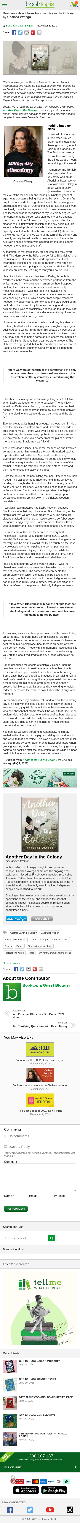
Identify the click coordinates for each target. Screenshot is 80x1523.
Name (9, 1195)
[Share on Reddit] (26, 32)
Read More (42, 918)
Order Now (16, 918)
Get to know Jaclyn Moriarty (39, 1361)
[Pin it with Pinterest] (33, 32)
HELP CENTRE (12, 1467)
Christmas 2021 (60, 939)
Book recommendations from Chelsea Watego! (40, 1087)
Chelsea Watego (39, 939)
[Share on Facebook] (14, 32)
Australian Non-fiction (15, 939)
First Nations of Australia (40, 946)
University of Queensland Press (55, 953)
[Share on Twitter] (20, 32)
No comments (11, 963)
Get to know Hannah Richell (38, 1379)
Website (59, 1195)
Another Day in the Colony (20, 110)
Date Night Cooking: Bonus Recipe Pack (46, 1397)
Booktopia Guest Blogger (19, 25)
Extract (19, 946)
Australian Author (50, 933)
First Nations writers (14, 953)
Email (34, 1195)
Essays (8, 946)
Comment (10, 1161)
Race (31, 953)
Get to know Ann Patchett (37, 1415)
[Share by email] (39, 32)
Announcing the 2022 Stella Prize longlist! (40, 1061)
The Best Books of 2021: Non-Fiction (40, 1112)
